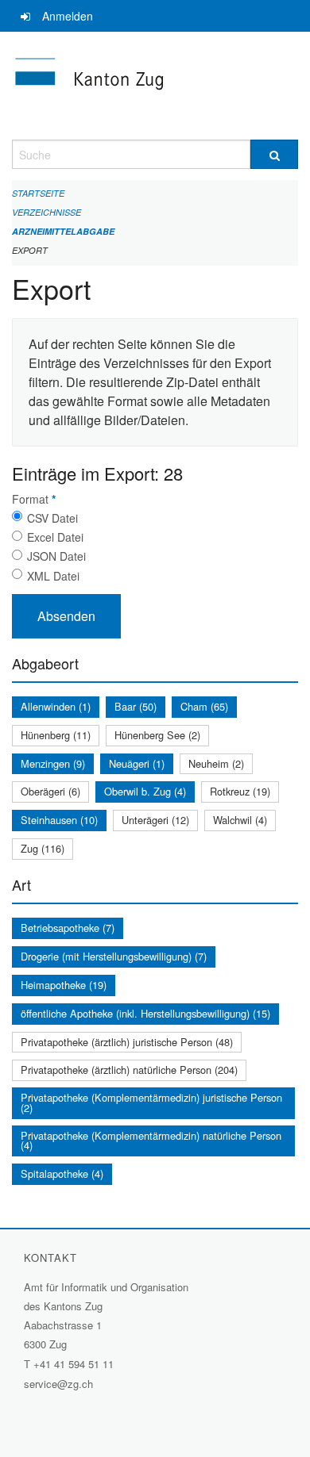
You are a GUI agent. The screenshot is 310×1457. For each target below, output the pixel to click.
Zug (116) (42, 848)
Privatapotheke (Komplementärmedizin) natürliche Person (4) (151, 1140)
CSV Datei (52, 518)
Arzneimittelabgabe (63, 231)
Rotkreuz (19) (240, 791)
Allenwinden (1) (56, 706)
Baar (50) (135, 706)
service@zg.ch (58, 1383)
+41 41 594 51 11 (73, 1363)
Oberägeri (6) (50, 791)
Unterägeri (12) (155, 819)
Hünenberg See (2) (157, 734)
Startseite (38, 193)
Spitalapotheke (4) (62, 1173)
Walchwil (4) (240, 819)
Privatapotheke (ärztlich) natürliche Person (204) (129, 1069)
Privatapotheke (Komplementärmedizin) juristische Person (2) (151, 1102)
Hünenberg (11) (56, 734)
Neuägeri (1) (137, 763)
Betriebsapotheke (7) (67, 927)
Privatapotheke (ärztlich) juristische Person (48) (127, 1041)
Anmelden (67, 16)
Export (30, 250)
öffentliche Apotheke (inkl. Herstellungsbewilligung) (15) (145, 1013)
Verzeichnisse (46, 212)
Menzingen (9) (53, 763)
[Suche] (274, 154)
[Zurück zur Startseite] (155, 85)
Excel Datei (55, 537)
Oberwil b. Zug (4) (145, 791)
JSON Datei (56, 556)
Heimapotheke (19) (64, 984)
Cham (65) (204, 706)
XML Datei (53, 576)
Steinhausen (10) (59, 819)
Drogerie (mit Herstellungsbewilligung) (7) (114, 956)
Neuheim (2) (216, 763)
